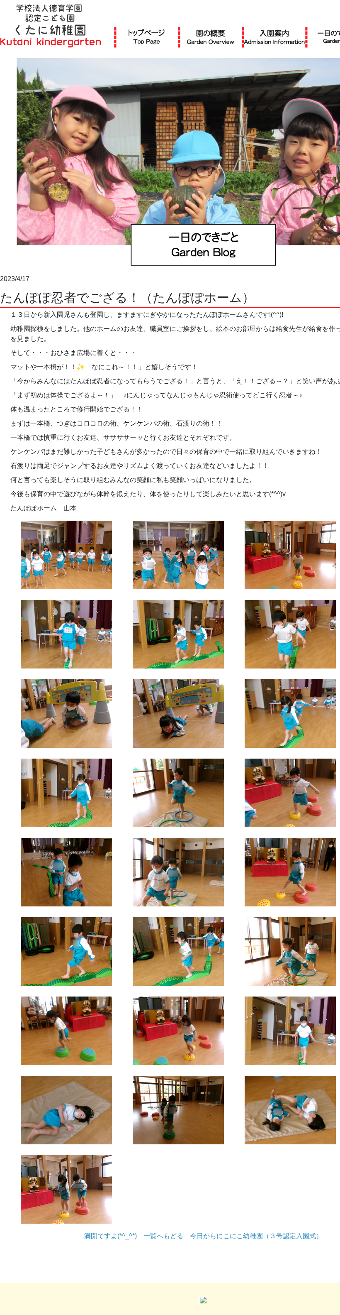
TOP (147, 36)
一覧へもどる (163, 1235)
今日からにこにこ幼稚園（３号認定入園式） (256, 1235)
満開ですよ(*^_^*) (110, 1235)
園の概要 (210, 36)
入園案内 (274, 36)
